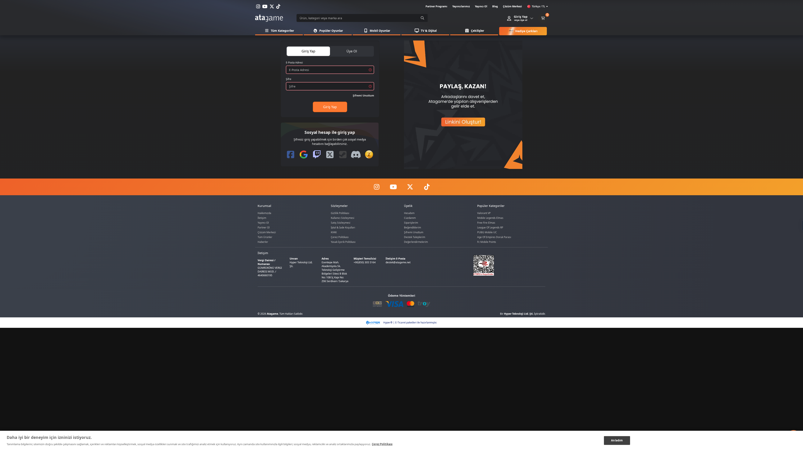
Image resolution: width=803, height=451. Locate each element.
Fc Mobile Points (486, 242)
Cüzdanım (410, 218)
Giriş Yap (308, 51)
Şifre (288, 79)
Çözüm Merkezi (267, 232)
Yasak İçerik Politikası (343, 242)
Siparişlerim (411, 222)
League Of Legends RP (490, 227)
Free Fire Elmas (486, 222)
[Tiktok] (426, 187)
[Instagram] (376, 187)
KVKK (334, 232)
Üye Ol (352, 51)
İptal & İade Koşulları (343, 227)
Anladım (617, 440)
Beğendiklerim (412, 227)
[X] (410, 187)
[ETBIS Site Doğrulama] (506, 265)
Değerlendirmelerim (416, 242)
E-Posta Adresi (294, 62)
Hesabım (409, 213)
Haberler (263, 242)
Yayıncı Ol (263, 222)
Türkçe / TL (538, 6)
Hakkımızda (264, 213)
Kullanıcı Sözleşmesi (342, 218)
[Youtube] (393, 187)
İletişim (262, 218)
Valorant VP (484, 213)
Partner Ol (264, 227)
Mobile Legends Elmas (490, 218)
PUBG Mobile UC (487, 232)
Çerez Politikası (340, 237)
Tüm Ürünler (265, 237)
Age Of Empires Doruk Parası (494, 237)
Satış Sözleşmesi (340, 222)
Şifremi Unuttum (363, 95)
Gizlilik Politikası (340, 213)
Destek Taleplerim (414, 237)
